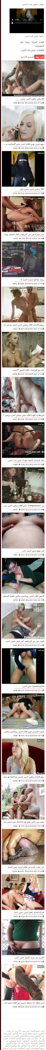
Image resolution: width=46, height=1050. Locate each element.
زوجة (27, 42)
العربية (34, 42)
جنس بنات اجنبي (28, 50)
